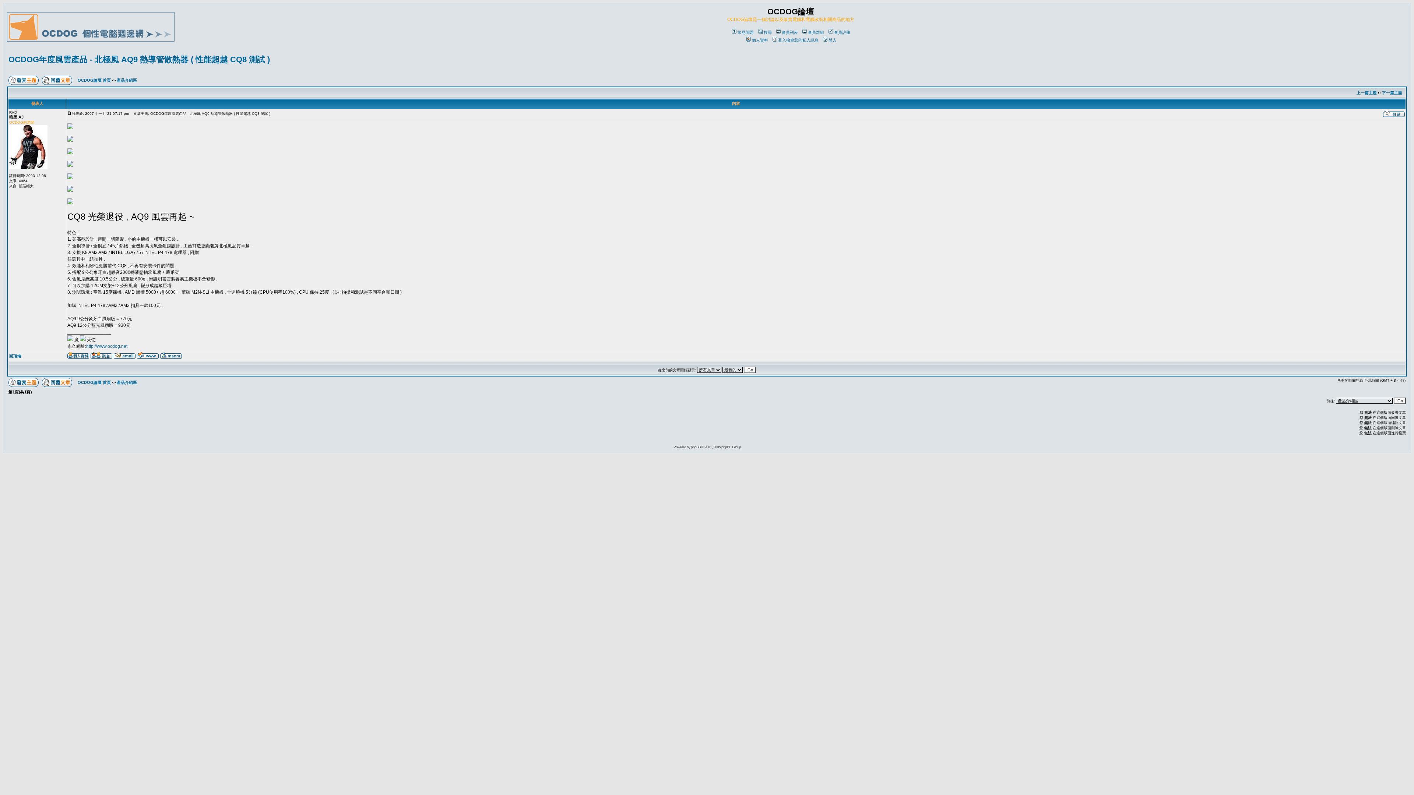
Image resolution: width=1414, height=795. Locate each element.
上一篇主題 (1367, 93)
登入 (833, 40)
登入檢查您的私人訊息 (798, 40)
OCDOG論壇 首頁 (94, 80)
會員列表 (790, 32)
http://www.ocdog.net (106, 346)
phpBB (696, 447)
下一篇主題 (1392, 93)
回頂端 (15, 356)
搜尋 (768, 32)
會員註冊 (842, 32)
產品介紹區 (127, 80)
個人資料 (760, 40)
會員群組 (816, 32)
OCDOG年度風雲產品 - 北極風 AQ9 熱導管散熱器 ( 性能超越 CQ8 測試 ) (139, 59)
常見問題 (746, 32)
